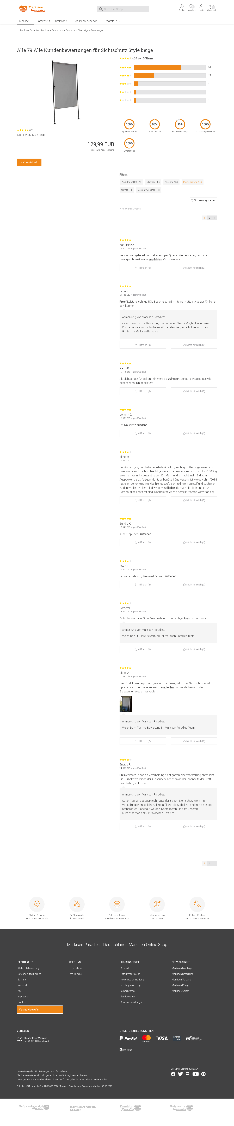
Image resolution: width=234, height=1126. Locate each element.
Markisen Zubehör (86, 21)
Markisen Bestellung (182, 973)
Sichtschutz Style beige (77, 30)
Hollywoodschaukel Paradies (34, 1108)
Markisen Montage (182, 968)
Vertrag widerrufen (29, 1009)
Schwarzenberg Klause (83, 1108)
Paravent (41, 21)
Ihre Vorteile (75, 973)
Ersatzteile (110, 21)
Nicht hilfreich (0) (195, 267)
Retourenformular (130, 973)
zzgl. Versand (108, 150)
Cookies (22, 1002)
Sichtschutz (57, 30)
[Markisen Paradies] (40, 9)
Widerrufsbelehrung (28, 968)
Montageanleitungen (131, 985)
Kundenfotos (127, 990)
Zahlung (22, 979)
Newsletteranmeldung (132, 979)
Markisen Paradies (29, 30)
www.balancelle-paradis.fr (182, 1108)
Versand (22, 985)
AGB (20, 990)
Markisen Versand (181, 979)
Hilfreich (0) (144, 267)
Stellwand (61, 21)
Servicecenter (127, 996)
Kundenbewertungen (131, 1002)
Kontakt (124, 968)
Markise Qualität (180, 990)
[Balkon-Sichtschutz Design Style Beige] (128, 704)
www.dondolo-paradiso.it (131, 1108)
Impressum (24, 996)
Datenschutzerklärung (29, 973)
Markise (24, 21)
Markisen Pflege (180, 985)
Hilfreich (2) (144, 584)
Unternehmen (76, 968)
